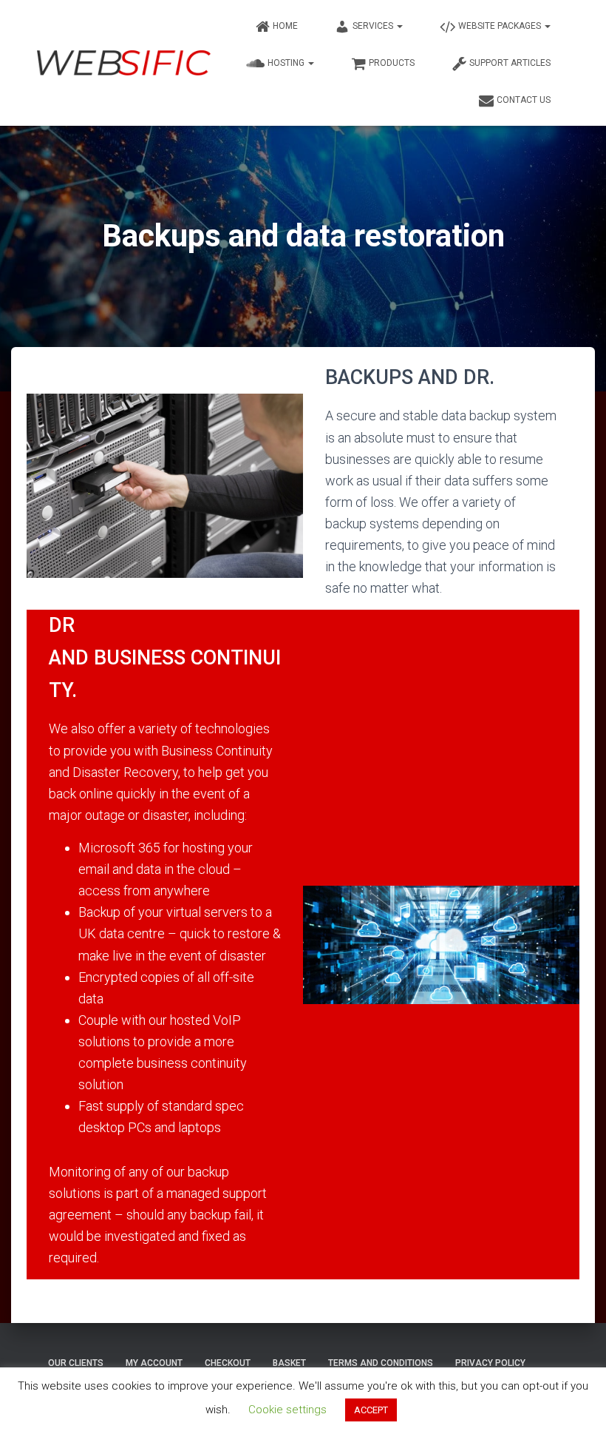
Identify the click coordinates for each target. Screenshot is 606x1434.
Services (374, 26)
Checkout (228, 1363)
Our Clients (75, 1363)
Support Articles (510, 63)
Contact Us (524, 100)
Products (392, 63)
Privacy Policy (490, 1363)
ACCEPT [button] (371, 1410)
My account (154, 1363)
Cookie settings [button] (287, 1409)
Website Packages (500, 26)
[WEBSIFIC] (124, 63)
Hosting (287, 63)
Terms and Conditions (380, 1363)
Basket (289, 1363)
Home (285, 26)
